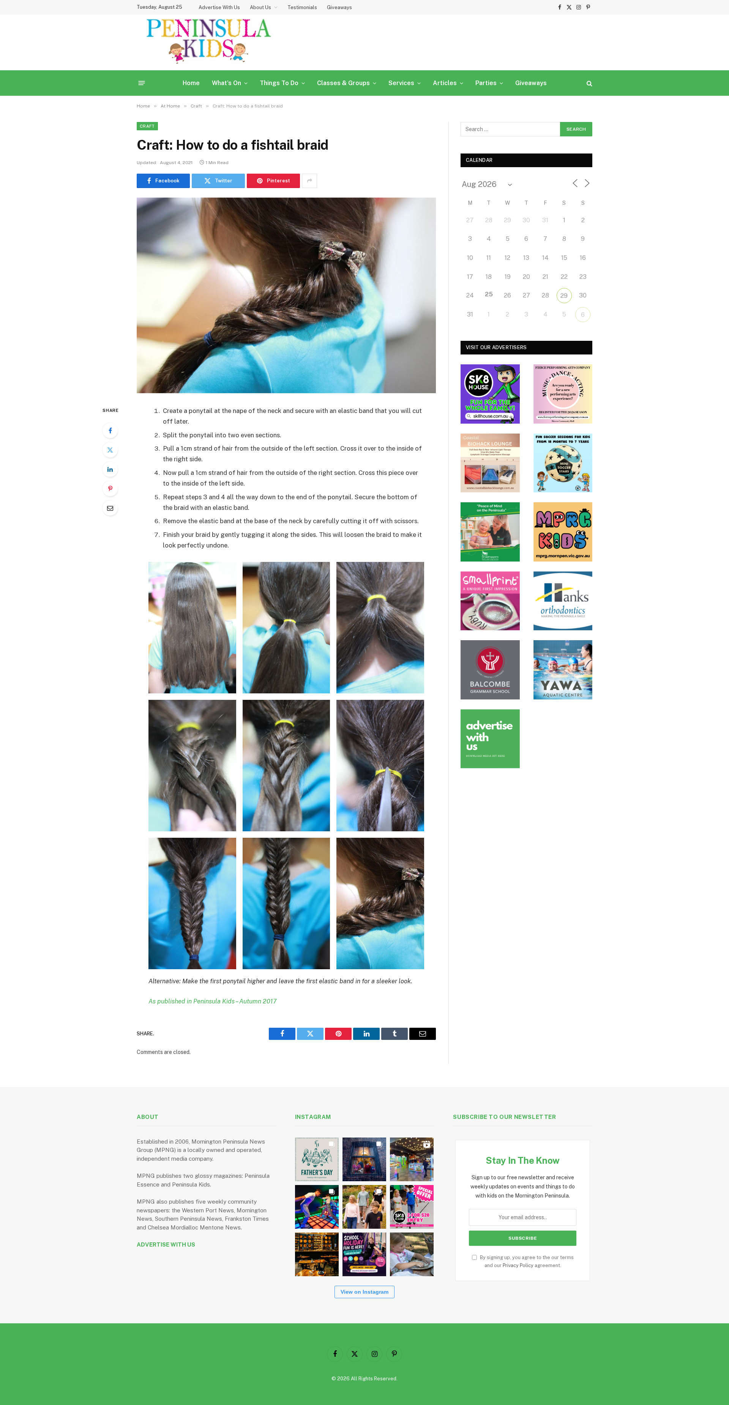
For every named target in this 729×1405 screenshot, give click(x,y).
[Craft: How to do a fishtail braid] (286, 295)
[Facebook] (110, 430)
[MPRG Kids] (563, 532)
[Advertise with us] (490, 739)
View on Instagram (364, 1292)
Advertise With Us (219, 7)
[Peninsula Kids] (208, 42)
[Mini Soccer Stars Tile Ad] (563, 463)
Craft (147, 126)
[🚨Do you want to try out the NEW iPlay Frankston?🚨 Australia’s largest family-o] (317, 1207)
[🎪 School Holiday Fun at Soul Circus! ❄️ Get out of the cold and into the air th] (364, 1254)
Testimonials (302, 7)
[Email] (110, 508)
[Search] (588, 83)
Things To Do (279, 83)
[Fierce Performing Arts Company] (563, 394)
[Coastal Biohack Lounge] (490, 463)
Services (401, 83)
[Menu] (142, 83)
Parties (486, 83)
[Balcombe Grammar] (490, 669)
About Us (260, 7)
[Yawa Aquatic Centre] (563, 669)
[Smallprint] (490, 601)
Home (191, 83)
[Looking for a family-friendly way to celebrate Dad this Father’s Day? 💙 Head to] (317, 1159)
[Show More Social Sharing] (309, 181)
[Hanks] (563, 601)
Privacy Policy (518, 1265)
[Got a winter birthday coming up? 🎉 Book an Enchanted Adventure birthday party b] (364, 1207)
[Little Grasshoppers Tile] (490, 532)
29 (564, 295)
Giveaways (339, 7)
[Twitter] (110, 449)
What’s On (226, 83)
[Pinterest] (110, 488)
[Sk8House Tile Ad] (490, 394)
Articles (445, 83)
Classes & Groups (343, 83)
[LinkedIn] (110, 469)
